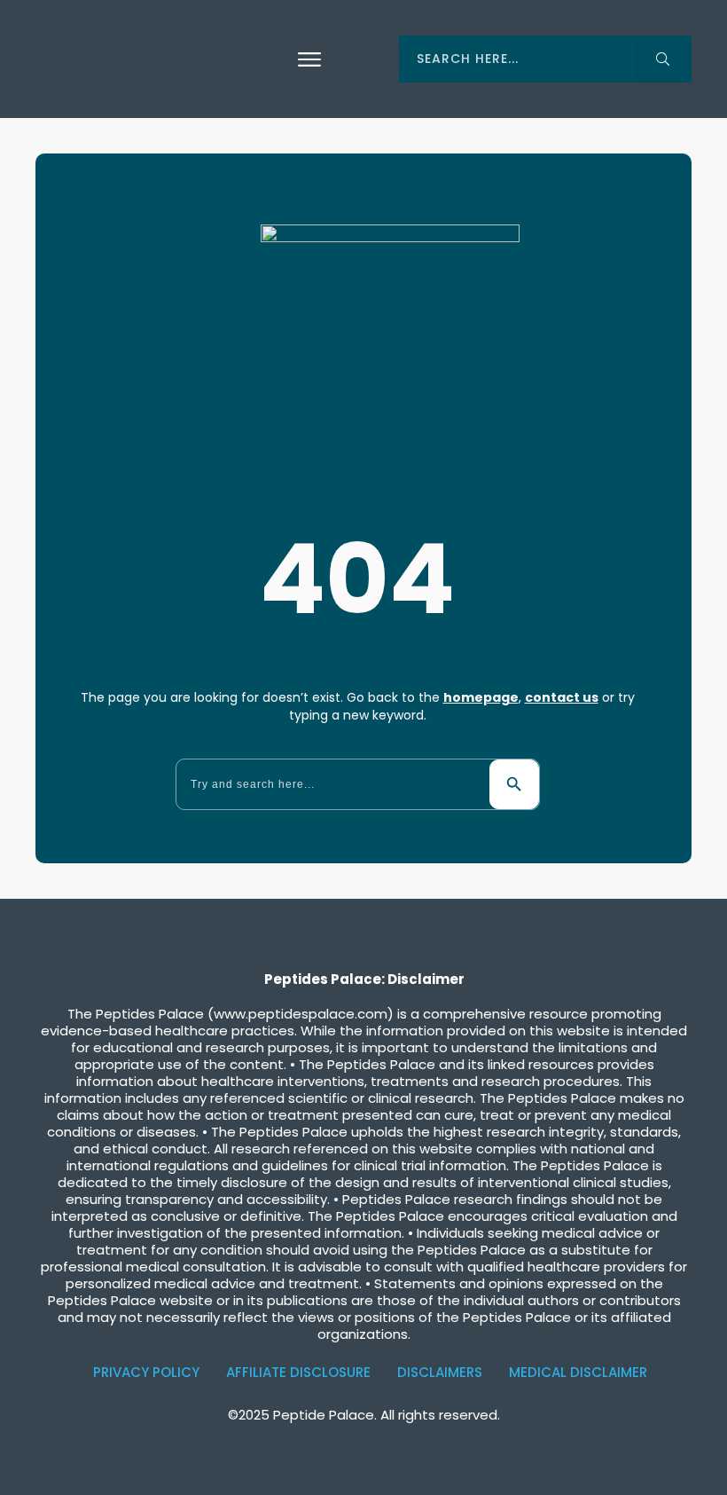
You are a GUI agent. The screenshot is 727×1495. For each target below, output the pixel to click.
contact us (561, 697)
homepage (481, 697)
